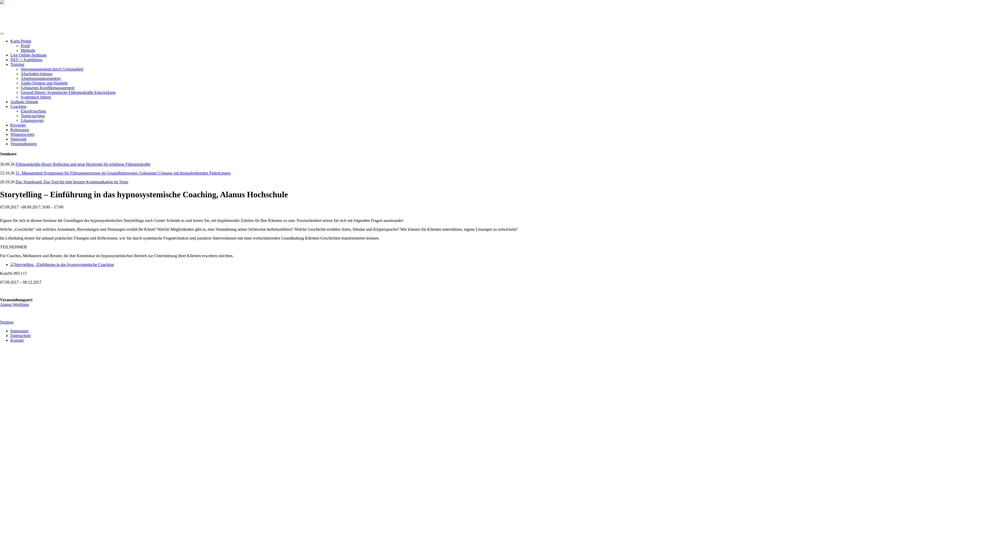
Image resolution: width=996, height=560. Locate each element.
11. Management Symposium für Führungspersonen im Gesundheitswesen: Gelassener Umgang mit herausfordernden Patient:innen (123, 173)
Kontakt (17, 340)
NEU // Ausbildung (26, 60)
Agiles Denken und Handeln (44, 83)
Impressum (19, 331)
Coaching (18, 106)
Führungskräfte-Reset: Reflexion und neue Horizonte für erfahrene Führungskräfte (83, 164)
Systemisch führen (36, 97)
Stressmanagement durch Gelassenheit (52, 69)
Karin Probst (20, 41)
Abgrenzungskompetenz (41, 78)
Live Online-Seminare (28, 55)
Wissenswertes (22, 134)
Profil (25, 46)
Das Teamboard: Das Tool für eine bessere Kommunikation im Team (72, 182)
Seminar (6, 322)
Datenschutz (20, 335)
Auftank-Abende (24, 102)
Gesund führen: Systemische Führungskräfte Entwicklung (68, 92)
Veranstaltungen (23, 144)
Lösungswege (32, 120)
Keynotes (18, 125)
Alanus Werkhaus (14, 304)
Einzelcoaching (33, 111)
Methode (28, 50)
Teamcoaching (33, 116)
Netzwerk (18, 139)
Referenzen (19, 130)
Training (17, 64)
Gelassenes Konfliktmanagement (47, 88)
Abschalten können (36, 74)
